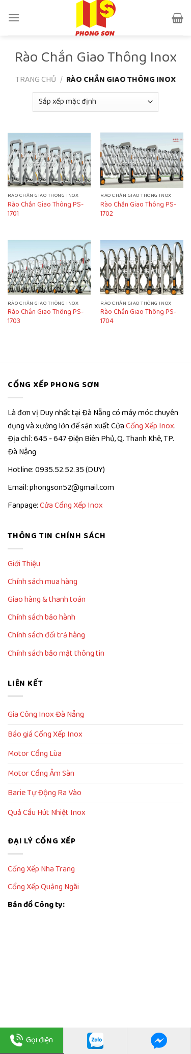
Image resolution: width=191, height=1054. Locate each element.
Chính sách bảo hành (41, 617)
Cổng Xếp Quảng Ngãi (43, 887)
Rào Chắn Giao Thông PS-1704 (138, 317)
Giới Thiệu (24, 564)
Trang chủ (35, 79)
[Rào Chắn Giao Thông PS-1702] (141, 160)
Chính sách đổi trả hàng (46, 635)
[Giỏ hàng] (177, 18)
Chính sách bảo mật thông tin (56, 653)
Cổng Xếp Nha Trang (41, 869)
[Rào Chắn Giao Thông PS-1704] (141, 267)
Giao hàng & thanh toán (47, 599)
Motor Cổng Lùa (35, 753)
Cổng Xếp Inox (150, 426)
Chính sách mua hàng (42, 582)
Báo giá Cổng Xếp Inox (45, 734)
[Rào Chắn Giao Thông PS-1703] (49, 267)
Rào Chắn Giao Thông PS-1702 (138, 209)
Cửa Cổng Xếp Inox (71, 505)
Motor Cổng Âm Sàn (41, 773)
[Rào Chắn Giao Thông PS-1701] (49, 160)
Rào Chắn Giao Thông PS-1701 (46, 209)
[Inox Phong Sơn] (96, 18)
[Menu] (14, 17)
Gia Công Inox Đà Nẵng (46, 714)
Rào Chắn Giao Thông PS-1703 (46, 317)
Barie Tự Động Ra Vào (44, 793)
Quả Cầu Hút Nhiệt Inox (47, 812)
